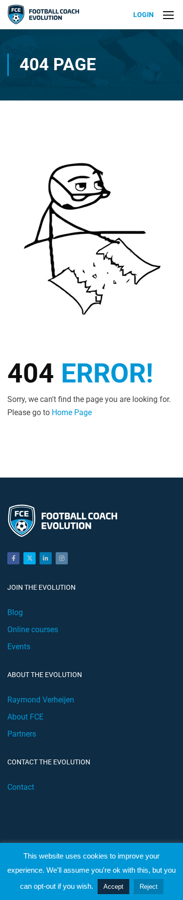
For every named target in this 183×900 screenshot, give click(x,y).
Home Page (72, 412)
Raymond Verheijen (40, 699)
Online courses (32, 629)
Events (18, 646)
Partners (21, 734)
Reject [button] (149, 886)
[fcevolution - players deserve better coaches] (44, 14)
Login (143, 15)
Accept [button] (113, 886)
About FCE (25, 716)
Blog (15, 612)
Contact (20, 787)
